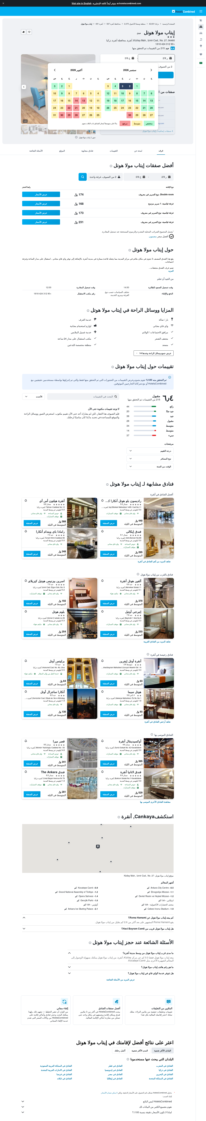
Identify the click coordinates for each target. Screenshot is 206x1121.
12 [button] (108, 93)
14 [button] (144, 100)
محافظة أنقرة (115, 23)
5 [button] (108, 86)
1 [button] (137, 86)
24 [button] (122, 108)
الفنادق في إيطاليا (114, 1078)
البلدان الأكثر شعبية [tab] (162, 1050)
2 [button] (129, 86)
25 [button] (115, 108)
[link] (154, 561)
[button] (3, 3)
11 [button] (115, 93)
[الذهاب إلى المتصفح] (201, 46)
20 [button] (151, 108)
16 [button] (129, 100)
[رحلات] (201, 54)
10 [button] (122, 93)
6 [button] (151, 93)
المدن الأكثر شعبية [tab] (140, 1050)
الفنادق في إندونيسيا (113, 1069)
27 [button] (151, 115)
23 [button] (129, 108)
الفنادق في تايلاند (64, 1078)
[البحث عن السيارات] (201, 33)
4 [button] (115, 86)
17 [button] (122, 100)
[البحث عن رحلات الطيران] (201, 20)
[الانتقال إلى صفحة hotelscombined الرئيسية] (183, 11)
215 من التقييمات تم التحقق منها (148, 48)
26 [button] (108, 108)
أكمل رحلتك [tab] (120, 1050)
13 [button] (151, 100)
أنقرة (101, 23)
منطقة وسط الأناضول (137, 23)
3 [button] (122, 86)
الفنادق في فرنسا (64, 1074)
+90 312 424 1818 (165, 44)
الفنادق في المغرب (164, 1065)
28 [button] (144, 115)
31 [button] (54, 115)
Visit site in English (82, 3)
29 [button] (137, 115)
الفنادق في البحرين (164, 1074)
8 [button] (137, 93)
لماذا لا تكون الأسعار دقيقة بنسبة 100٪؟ (152, 1112)
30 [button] (129, 115)
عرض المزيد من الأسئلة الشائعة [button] (120, 979)
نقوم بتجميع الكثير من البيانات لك (155, 1106)
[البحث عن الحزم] (201, 39)
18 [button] (115, 100)
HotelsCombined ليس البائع (157, 1101)
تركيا (157, 23)
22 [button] (137, 108)
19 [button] (108, 100)
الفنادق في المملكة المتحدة (161, 1078)
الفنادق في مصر (115, 1074)
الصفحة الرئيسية (168, 23)
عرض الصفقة (109, 523)
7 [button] (144, 93)
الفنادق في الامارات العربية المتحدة (56, 1069)
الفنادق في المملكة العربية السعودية (56, 1065)
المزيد (171, 270)
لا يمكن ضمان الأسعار (109, 1092)
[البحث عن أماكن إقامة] (201, 27)
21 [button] (144, 108)
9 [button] (129, 93)
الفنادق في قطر (115, 1065)
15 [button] (137, 100)
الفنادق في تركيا (166, 1069)
